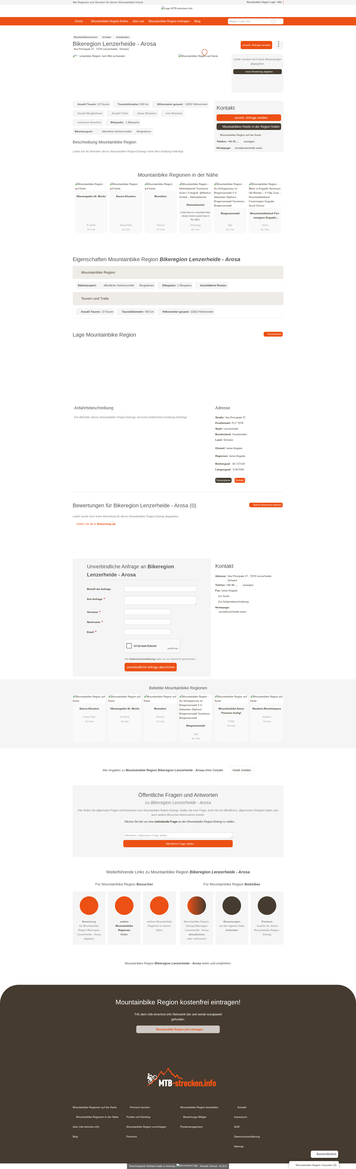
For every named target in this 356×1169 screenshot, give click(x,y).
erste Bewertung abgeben (259, 71)
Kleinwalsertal (195, 204)
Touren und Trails (94, 298)
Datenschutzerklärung (142, 658)
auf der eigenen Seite (231, 926)
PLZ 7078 (237, 422)
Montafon (160, 196)
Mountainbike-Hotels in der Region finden (250, 126)
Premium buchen (140, 1107)
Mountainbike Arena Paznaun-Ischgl (231, 710)
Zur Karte (223, 596)
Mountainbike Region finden (109, 21)
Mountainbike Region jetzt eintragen (179, 1029)
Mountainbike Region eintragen (169, 21)
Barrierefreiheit (326, 1154)
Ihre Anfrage (95, 599)
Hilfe (279, 2)
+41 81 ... (233, 141)
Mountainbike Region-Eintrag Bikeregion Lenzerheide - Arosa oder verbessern (197, 930)
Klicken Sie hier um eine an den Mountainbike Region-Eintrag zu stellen (179, 821)
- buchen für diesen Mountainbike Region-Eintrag (267, 928)
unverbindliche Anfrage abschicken (151, 667)
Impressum (240, 1116)
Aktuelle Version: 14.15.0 (213, 1166)
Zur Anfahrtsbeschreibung (233, 601)
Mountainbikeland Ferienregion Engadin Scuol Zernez (265, 216)
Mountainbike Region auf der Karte (240, 134)
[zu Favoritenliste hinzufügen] (77, 58)
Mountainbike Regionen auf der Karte (95, 1107)
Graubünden (239, 434)
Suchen (281, 21)
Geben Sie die (96, 523)
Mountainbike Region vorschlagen (146, 1126)
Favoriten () (316, 1165)
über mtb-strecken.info (86, 1126)
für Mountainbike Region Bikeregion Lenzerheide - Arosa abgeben (89, 930)
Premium (276, 178)
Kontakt (240, 480)
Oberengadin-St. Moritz (91, 196)
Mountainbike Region (97, 272)
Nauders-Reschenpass (266, 708)
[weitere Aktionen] (279, 45)
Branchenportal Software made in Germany (151, 1166)
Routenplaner (274, 334)
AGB (236, 1126)
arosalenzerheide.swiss (248, 147)
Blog (197, 21)
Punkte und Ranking (138, 1116)
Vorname (93, 612)
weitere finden (124, 928)
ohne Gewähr (214, 770)
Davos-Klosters (126, 196)
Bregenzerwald (230, 213)
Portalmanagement (191, 1126)
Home (79, 21)
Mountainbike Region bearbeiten (199, 1107)
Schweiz (228, 439)
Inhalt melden (242, 770)
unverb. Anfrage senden (256, 45)
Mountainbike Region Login (260, 2)
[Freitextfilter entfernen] (273, 21)
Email (91, 632)
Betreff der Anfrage (99, 589)
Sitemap (239, 1146)
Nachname (94, 622)
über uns (138, 21)
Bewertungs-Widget (194, 1116)
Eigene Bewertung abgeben (267, 505)
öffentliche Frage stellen (179, 843)
